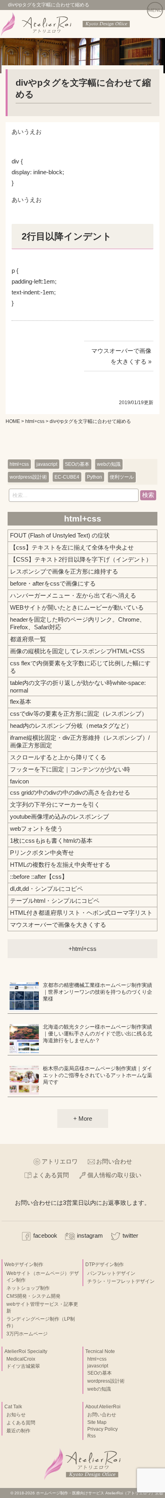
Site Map (97, 1422)
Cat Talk (13, 1406)
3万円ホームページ (27, 1334)
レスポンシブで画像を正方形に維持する (64, 571)
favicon (19, 781)
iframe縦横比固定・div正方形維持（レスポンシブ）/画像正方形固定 (80, 741)
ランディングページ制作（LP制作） (40, 1322)
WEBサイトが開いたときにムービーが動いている (77, 607)
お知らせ (16, 1414)
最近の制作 (18, 1431)
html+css (34, 421)
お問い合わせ (114, 1161)
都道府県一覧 (28, 639)
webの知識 (109, 464)
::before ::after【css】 (39, 876)
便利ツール (122, 477)
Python (94, 477)
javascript (46, 464)
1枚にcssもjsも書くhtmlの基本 (51, 840)
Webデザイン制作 (23, 1264)
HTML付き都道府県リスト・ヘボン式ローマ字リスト (81, 912)
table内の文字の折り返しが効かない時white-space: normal (78, 686)
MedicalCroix (20, 1359)
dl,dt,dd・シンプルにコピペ (46, 888)
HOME (13, 421)
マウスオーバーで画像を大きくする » (121, 356)
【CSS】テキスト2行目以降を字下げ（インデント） (81, 559)
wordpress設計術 (28, 477)
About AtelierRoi (103, 1406)
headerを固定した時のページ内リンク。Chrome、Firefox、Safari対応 (77, 623)
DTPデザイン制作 (104, 1264)
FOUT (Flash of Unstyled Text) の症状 (60, 535)
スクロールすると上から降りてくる (58, 757)
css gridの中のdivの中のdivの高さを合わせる (70, 792)
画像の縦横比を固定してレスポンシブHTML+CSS (77, 651)
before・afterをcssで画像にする (53, 583)
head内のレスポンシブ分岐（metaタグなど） (71, 725)
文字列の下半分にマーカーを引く (55, 804)
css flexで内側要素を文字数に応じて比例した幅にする (80, 667)
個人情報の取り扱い (114, 1175)
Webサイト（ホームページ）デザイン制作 (42, 1276)
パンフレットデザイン (111, 1273)
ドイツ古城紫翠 (23, 1366)
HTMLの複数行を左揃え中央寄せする (60, 864)
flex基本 (20, 701)
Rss (91, 1436)
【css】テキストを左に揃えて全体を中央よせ (72, 547)
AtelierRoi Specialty (25, 1351)
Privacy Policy (102, 1429)
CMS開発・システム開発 (33, 1296)
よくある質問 (51, 1175)
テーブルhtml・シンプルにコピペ (54, 900)
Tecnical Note (100, 1351)
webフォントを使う (36, 828)
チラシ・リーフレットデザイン (121, 1281)
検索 (148, 494)
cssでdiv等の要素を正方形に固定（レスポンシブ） (78, 713)
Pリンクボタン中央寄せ (42, 852)
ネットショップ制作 (28, 1288)
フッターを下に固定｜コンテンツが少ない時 (70, 769)
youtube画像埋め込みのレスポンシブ (59, 816)
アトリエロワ (60, 1161)
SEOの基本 (77, 464)
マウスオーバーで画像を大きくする (58, 924)
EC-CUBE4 (66, 477)
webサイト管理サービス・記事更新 (42, 1307)
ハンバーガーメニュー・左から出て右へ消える (73, 595)
